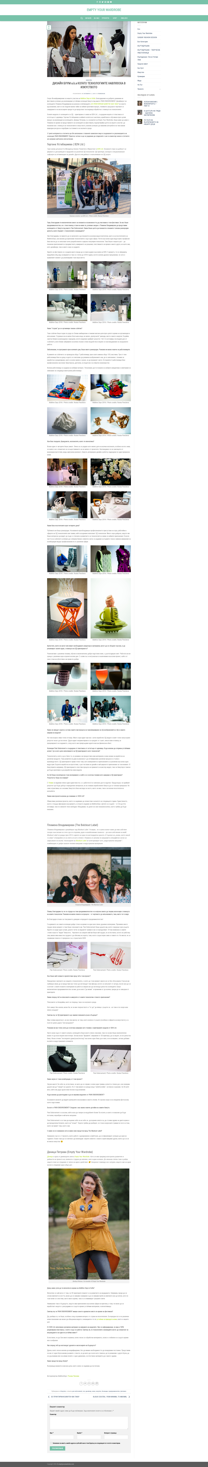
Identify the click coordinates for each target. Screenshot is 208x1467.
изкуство (98, 1391)
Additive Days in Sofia (87, 98)
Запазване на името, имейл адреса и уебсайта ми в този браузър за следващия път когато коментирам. (86, 1443)
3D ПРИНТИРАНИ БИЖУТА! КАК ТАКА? (105, 104)
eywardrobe (101, 93)
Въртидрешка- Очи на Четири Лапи (147, 58)
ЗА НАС (96, 18)
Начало (88, 18)
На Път (139, 85)
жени (93, 1391)
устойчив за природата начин (107, 1319)
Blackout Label (81, 841)
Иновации (105, 1391)
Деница (50, 1157)
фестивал (123, 1391)
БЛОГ (115, 18)
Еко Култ (140, 68)
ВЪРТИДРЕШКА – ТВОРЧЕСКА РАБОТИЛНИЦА (148, 51)
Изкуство (89, 80)
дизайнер (88, 1391)
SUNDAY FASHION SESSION (147, 37)
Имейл (79, 1433)
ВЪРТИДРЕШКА (143, 46)
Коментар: (53, 1414)
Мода (139, 81)
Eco (138, 29)
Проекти (140, 89)
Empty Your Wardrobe (104, 9)
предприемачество (114, 1391)
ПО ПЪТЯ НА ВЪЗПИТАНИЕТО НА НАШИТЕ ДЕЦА (151, 122)
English (124, 18)
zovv (84, 1391)
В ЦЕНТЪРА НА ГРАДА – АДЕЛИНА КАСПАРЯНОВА (152, 113)
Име (52, 1433)
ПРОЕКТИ (105, 18)
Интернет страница (110, 1433)
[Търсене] (82, 18)
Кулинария (141, 76)
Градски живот (142, 64)
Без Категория (142, 42)
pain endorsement (77, 1391)
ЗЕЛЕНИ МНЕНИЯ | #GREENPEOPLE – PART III (150, 104)
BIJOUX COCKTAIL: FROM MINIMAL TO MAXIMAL (110, 1397)
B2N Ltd (100, 149)
